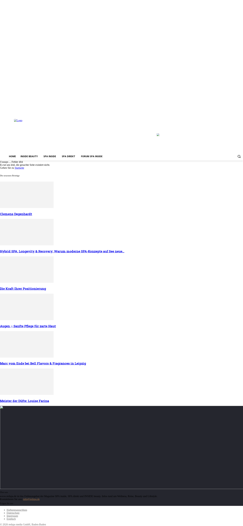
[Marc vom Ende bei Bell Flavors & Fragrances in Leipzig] (27, 356)
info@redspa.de (31, 499)
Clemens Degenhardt (16, 214)
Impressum (12, 515)
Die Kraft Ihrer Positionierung (23, 288)
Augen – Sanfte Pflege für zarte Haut (28, 326)
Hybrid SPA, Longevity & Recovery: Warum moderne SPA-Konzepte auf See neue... (62, 251)
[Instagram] (236, 112)
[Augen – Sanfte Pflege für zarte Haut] (27, 319)
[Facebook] (232, 112)
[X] (241, 112)
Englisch (11, 518)
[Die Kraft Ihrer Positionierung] (27, 282)
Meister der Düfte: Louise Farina (24, 401)
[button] (239, 156)
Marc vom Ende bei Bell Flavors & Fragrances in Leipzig (43, 363)
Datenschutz (13, 512)
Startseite (19, 167)
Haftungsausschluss (17, 509)
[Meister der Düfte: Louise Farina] (27, 394)
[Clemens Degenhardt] (27, 207)
